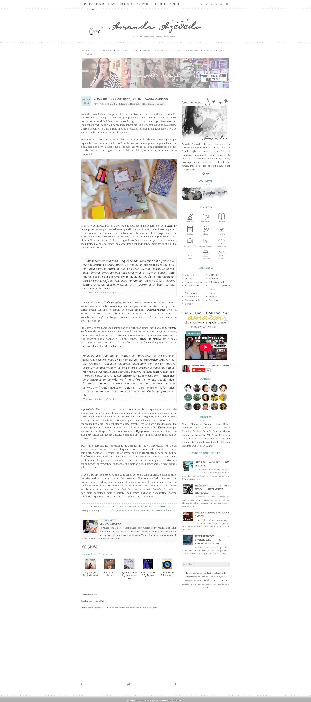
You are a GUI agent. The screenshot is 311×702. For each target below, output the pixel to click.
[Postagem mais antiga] (175, 684)
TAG (221, 50)
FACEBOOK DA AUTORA (153, 506)
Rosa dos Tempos (220, 442)
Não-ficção (191, 292)
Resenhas (126, 4)
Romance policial (194, 300)
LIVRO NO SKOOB (126, 506)
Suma (195, 445)
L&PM (206, 434)
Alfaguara (196, 423)
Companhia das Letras (216, 427)
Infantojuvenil (216, 282)
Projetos (160, 4)
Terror (189, 303)
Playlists (221, 234)
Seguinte (186, 445)
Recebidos (206, 221)
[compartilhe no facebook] (84, 549)
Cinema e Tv (190, 246)
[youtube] (207, 173)
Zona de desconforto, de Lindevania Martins (131, 99)
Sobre (100, 4)
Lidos (111, 4)
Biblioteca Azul (191, 427)
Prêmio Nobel (192, 296)
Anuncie (92, 9)
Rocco (206, 442)
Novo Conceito (190, 438)
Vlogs (88, 54)
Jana (149, 700)
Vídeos (174, 4)
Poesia (212, 292)
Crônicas (206, 258)
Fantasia (213, 278)
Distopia (189, 278)
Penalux (215, 438)
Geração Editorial (212, 431)
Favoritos (142, 4)
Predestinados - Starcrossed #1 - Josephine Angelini (212, 540)
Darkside (186, 431)
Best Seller (223, 423)
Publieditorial (147, 104)
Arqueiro (208, 423)
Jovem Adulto (192, 285)
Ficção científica (193, 282)
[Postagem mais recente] (82, 684)
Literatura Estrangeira (157, 50)
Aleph (185, 423)
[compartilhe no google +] (95, 549)
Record (198, 442)
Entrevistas (105, 50)
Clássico (189, 274)
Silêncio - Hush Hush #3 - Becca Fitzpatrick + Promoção (212, 489)
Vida (190, 258)
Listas (135, 50)
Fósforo (197, 431)
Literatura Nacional (188, 50)
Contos (113, 104)
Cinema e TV (87, 50)
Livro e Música (206, 246)
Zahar (210, 445)
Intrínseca (196, 434)
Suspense (214, 300)
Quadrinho (214, 296)
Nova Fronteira (221, 434)
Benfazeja (101, 117)
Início (88, 4)
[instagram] (203, 173)
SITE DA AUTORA (101, 506)
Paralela (205, 438)
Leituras (122, 50)
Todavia (202, 445)
